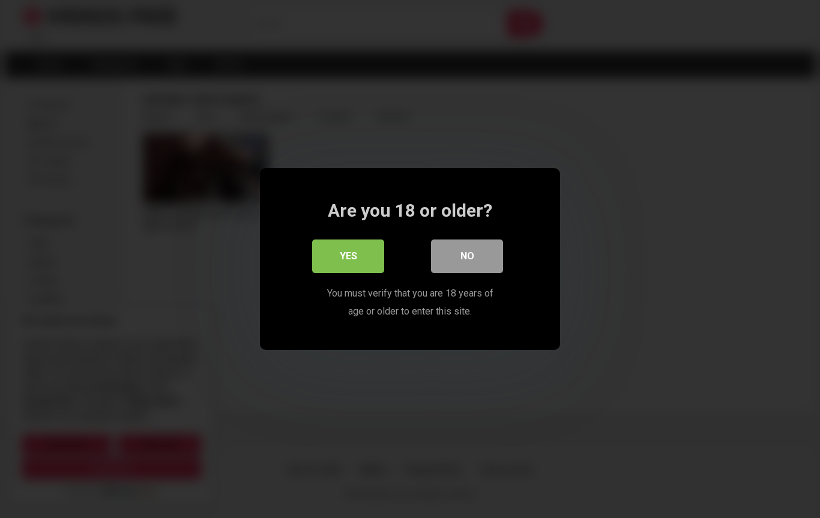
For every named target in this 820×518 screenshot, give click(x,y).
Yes (348, 256)
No (467, 256)
